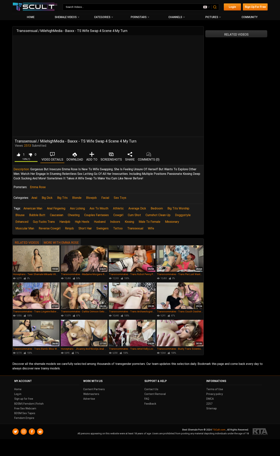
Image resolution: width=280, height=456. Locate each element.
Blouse (20, 215)
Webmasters (91, 394)
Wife (151, 228)
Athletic (118, 208)
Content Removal (155, 394)
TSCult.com (218, 429)
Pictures (211, 17)
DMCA (210, 398)
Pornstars (138, 17)
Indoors (115, 222)
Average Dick (137, 208)
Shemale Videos (66, 17)
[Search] (215, 7)
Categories (102, 17)
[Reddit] (40, 432)
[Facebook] (32, 432)
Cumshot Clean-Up (158, 215)
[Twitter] (15, 432)
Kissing (129, 222)
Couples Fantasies (96, 215)
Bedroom (157, 208)
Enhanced (21, 222)
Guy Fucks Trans (44, 222)
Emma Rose (38, 187)
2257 (209, 403)
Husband (100, 222)
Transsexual (135, 228)
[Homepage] (35, 7)
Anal (34, 198)
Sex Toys (120, 198)
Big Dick (47, 198)
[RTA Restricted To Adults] (260, 431)
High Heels (82, 222)
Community (250, 17)
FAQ (146, 398)
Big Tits (62, 198)
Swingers (102, 228)
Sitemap (211, 408)
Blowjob (91, 198)
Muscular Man (24, 228)
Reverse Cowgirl (49, 228)
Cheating (74, 215)
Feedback (150, 403)
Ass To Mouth (99, 208)
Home (30, 17)
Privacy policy (214, 394)
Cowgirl (118, 215)
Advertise (89, 398)
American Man (32, 208)
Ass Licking (77, 208)
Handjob (64, 222)
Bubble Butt (37, 215)
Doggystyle (183, 215)
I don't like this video (30, 155)
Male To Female (149, 222)
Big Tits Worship (178, 208)
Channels (175, 17)
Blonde (77, 198)
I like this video (18, 155)
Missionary (172, 222)
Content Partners (94, 389)
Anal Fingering (56, 208)
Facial (105, 198)
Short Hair (85, 228)
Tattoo (118, 228)
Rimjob (69, 228)
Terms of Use (214, 389)
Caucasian (56, 215)
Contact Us (151, 389)
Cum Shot (134, 215)
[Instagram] (24, 432)
